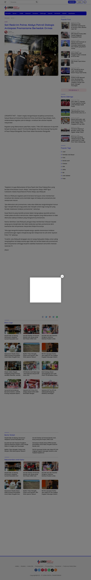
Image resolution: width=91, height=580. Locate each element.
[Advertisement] (45, 290)
